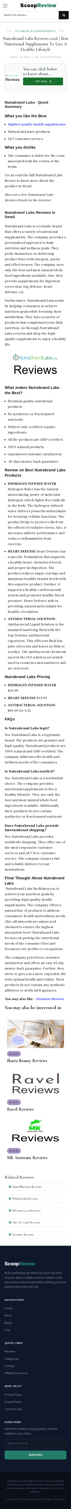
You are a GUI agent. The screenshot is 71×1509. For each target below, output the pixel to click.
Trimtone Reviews (49, 999)
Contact (10, 1366)
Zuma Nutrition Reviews (26, 1186)
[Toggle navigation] (5, 6)
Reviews (10, 1351)
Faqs (7, 1330)
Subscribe (35, 1454)
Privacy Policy (13, 1394)
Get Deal (41, 81)
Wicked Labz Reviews (25, 1198)
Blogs (8, 1323)
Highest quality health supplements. (37, 124)
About (8, 1315)
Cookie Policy (13, 1402)
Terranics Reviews (23, 1234)
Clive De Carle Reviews (26, 1222)
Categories (12, 1359)
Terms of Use (13, 1409)
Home (8, 1308)
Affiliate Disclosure (16, 1373)
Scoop (38, 5)
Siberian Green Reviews (26, 1210)
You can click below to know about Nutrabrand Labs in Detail (40, 71)
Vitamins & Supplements (35, 31)
